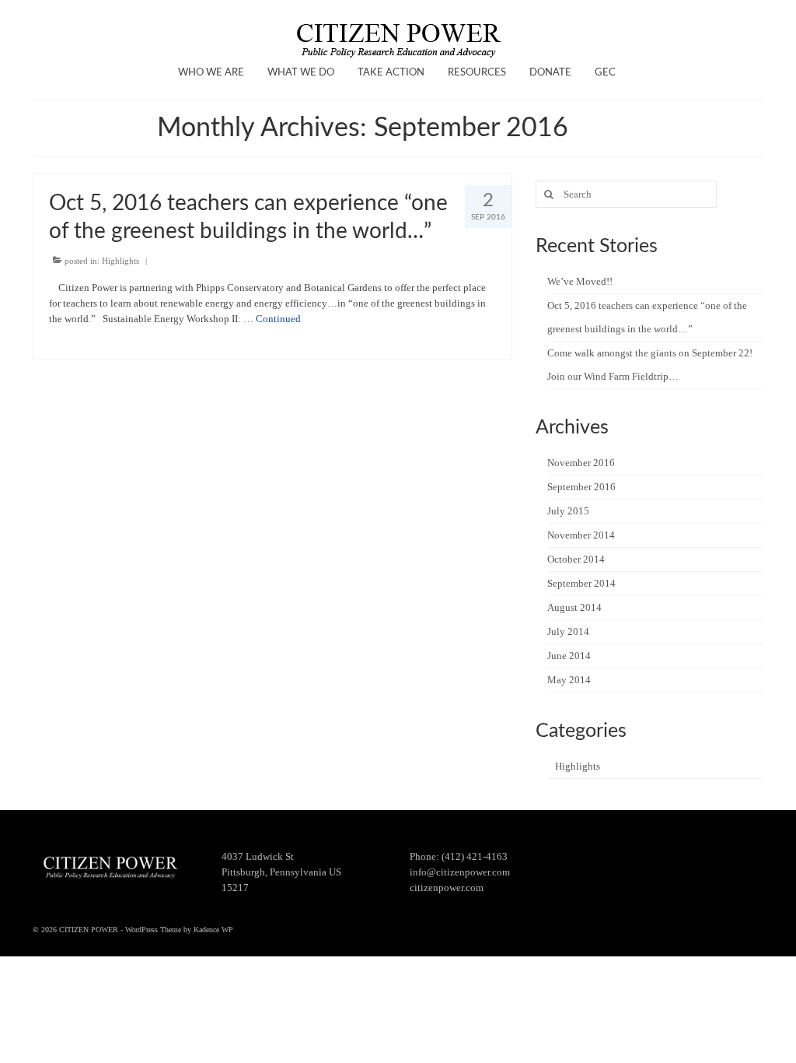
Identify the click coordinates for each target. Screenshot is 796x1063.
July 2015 (568, 511)
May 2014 (569, 680)
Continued (278, 319)
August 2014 (574, 607)
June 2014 (569, 655)
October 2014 (576, 559)
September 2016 (581, 487)
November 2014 (581, 535)
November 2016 (581, 462)
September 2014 (581, 583)
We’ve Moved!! (580, 281)
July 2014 (568, 631)
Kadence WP (213, 929)
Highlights (120, 260)
